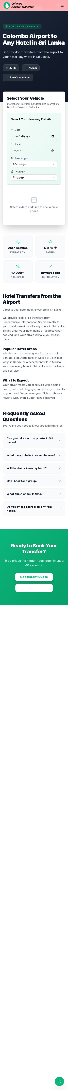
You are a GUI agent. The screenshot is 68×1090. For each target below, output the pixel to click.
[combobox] (34, 164)
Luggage (20, 171)
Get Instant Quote (34, 577)
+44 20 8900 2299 (34, 588)
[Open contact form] (59, 1081)
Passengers (22, 158)
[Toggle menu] (62, 5)
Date (17, 129)
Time (18, 144)
